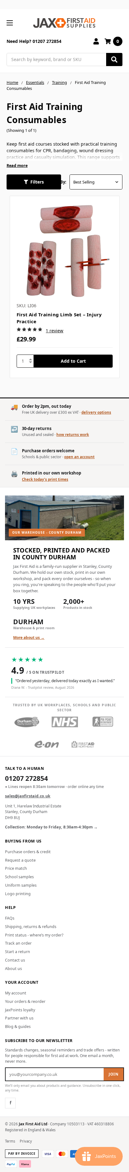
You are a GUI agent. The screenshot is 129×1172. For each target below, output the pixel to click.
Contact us (15, 960)
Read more (17, 165)
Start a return (17, 951)
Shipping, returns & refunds (30, 926)
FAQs (9, 918)
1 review (54, 331)
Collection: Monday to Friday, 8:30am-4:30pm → (51, 827)
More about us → (28, 637)
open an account (79, 456)
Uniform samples (21, 885)
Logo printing (18, 893)
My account (15, 993)
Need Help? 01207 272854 (34, 41)
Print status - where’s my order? (34, 935)
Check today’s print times (45, 479)
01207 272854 (26, 779)
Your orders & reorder (25, 1001)
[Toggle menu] (9, 22)
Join (113, 1074)
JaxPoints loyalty (20, 1010)
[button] (34, 181)
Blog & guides (18, 1026)
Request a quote (20, 860)
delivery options (96, 412)
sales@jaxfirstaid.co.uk (27, 796)
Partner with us (19, 1018)
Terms (10, 1141)
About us (13, 968)
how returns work (72, 434)
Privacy (26, 1141)
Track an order (18, 943)
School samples (19, 876)
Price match (16, 868)
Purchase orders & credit (28, 851)
